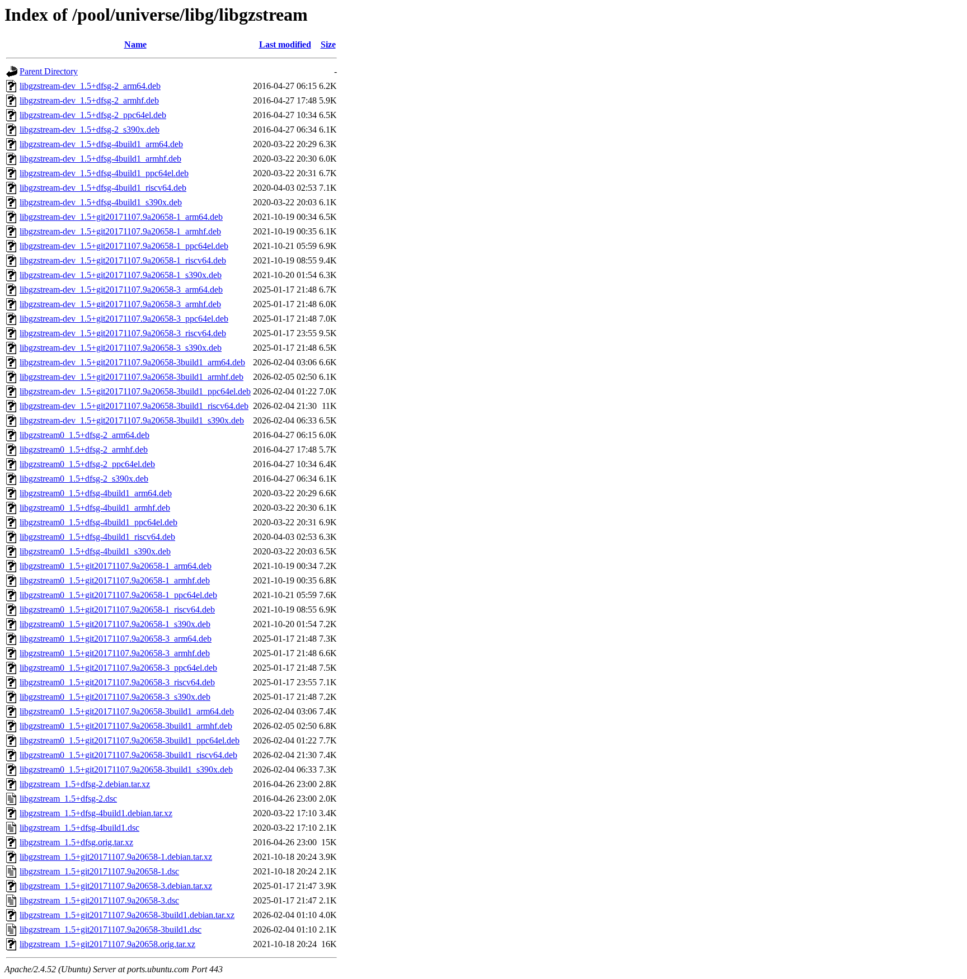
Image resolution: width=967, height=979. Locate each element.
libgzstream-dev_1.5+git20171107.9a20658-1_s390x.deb (121, 275)
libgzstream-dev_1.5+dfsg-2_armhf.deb (89, 100)
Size (328, 44)
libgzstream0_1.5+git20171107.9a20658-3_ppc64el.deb (118, 667)
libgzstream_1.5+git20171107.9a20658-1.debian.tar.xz (116, 857)
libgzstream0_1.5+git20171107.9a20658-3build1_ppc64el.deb (130, 740)
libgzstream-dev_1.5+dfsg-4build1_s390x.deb (101, 202)
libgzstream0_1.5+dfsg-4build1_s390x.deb (95, 551)
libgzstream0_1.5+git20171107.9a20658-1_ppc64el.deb (118, 595)
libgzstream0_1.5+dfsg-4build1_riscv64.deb (97, 537)
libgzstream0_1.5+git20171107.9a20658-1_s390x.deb (115, 624)
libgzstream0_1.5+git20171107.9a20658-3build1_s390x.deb (126, 769)
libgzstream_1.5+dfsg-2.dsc (68, 798)
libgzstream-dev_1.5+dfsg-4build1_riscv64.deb (103, 187)
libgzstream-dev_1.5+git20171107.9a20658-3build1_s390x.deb (132, 420)
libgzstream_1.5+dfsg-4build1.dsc (79, 827)
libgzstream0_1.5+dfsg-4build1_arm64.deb (96, 493)
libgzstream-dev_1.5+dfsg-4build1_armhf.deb (100, 158)
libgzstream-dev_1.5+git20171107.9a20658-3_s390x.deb (121, 347)
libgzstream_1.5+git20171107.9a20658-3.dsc (99, 900)
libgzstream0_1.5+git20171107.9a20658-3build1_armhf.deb (126, 726)
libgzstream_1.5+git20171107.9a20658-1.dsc (99, 871)
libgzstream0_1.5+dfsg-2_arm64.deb (84, 435)
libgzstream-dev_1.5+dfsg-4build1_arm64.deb (101, 144)
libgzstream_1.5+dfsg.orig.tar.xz (76, 842)
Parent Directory (49, 71)
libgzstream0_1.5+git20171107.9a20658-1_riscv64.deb (117, 609)
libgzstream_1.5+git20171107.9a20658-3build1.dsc (110, 929)
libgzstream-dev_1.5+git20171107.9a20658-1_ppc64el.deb (124, 246)
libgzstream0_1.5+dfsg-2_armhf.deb (84, 449)
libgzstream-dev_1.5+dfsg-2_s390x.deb (89, 129)
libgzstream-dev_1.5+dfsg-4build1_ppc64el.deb (104, 173)
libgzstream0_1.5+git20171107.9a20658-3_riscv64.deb (117, 682)
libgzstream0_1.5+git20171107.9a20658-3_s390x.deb (115, 697)
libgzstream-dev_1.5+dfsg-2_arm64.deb (90, 86)
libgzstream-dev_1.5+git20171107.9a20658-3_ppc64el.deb (124, 318)
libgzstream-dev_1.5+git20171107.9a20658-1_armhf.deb (120, 231)
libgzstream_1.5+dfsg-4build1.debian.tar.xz (96, 813)
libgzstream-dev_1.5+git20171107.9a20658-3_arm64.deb (121, 289)
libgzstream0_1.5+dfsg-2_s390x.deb (84, 478)
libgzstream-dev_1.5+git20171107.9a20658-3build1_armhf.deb (131, 377)
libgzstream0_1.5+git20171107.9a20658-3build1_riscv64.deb (128, 755)
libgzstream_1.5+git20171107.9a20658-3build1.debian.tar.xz (127, 915)
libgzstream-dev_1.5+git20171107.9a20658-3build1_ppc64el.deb (135, 391)
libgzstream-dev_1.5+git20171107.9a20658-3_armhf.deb (120, 304)
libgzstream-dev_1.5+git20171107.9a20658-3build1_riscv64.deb (134, 406)
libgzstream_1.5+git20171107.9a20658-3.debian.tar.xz (116, 886)
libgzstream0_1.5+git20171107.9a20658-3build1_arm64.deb (127, 711)
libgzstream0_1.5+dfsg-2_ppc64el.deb (87, 464)
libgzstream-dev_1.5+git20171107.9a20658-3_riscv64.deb (123, 333)
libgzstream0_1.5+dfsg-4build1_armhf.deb (95, 507)
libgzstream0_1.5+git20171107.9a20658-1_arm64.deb (116, 566)
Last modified (285, 44)
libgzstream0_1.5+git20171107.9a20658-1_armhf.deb (115, 580)
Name (135, 44)
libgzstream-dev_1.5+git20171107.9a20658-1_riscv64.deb (123, 260)
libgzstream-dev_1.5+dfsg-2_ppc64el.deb (93, 115)
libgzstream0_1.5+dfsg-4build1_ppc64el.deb (98, 522)
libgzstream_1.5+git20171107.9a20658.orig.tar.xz (107, 944)
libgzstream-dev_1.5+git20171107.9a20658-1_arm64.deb (121, 217)
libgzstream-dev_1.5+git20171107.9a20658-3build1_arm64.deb (132, 362)
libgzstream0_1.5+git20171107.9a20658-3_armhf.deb (115, 653)
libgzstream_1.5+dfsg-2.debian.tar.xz (85, 784)
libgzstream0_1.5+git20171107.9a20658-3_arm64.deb (116, 638)
